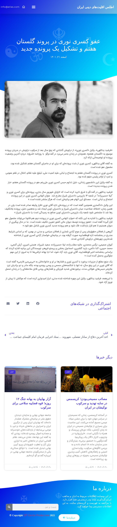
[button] (34, 7)
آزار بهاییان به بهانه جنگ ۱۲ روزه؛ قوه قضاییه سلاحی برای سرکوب (31, 403)
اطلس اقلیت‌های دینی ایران (95, 7)
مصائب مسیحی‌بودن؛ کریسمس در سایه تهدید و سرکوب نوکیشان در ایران (87, 403)
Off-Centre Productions (36, 515)
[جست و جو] (9, 507)
